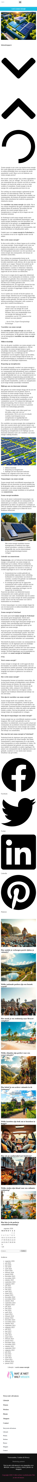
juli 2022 (8, 1352)
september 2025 (10, 1282)
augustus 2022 (9, 1350)
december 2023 (10, 1320)
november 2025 (10, 1278)
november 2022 (10, 1344)
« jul (2, 1247)
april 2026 (8, 1269)
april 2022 (8, 1357)
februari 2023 (9, 1339)
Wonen (5, 1405)
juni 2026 (8, 1265)
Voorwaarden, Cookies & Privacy (18, 1457)
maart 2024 (8, 1314)
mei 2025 (8, 1289)
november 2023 (10, 1322)
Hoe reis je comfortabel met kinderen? (16, 1156)
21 (10, 1240)
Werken (6, 1409)
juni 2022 (8, 1354)
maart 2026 (8, 1270)
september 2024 (10, 1303)
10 (2, 1237)
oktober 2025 (9, 1280)
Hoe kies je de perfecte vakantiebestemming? (10, 1223)
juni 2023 (8, 1331)
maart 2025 (8, 1293)
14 (10, 1237)
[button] (20, 2)
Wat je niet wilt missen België (10, 1383)
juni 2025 (8, 1288)
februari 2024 (9, 1316)
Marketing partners (18, 1461)
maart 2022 (8, 1359)
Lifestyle (10, 1367)
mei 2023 (8, 1333)
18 (4, 1240)
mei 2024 (8, 1310)
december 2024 (10, 1297)
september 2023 (10, 1325)
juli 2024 (8, 1306)
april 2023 (8, 1335)
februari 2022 (9, 1361)
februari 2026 (9, 1272)
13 (8, 1237)
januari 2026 (9, 1274)
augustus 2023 (9, 1327)
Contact (6, 1423)
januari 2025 (9, 1295)
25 (4, 1242)
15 (12, 1237)
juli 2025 (8, 1286)
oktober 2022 (9, 1346)
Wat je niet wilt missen (11, 1396)
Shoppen (6, 1418)
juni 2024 (8, 1308)
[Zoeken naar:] (10, 1251)
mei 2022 (8, 1356)
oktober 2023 (9, 1323)
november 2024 (10, 1299)
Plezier (5, 1414)
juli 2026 (8, 1263)
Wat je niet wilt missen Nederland (12, 1387)
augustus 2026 (9, 1261)
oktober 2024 (9, 1301)
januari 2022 (9, 1363)
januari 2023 (9, 1341)
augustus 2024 (9, 1304)
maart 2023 (8, 1337)
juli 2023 (8, 1329)
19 (6, 1240)
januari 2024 (9, 1318)
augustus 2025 (9, 1284)
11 (4, 1237)
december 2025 (10, 1276)
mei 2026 (8, 1267)
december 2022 (10, 1342)
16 (14, 1237)
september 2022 (10, 1348)
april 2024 (8, 1312)
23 (14, 1240)
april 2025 (8, 1291)
